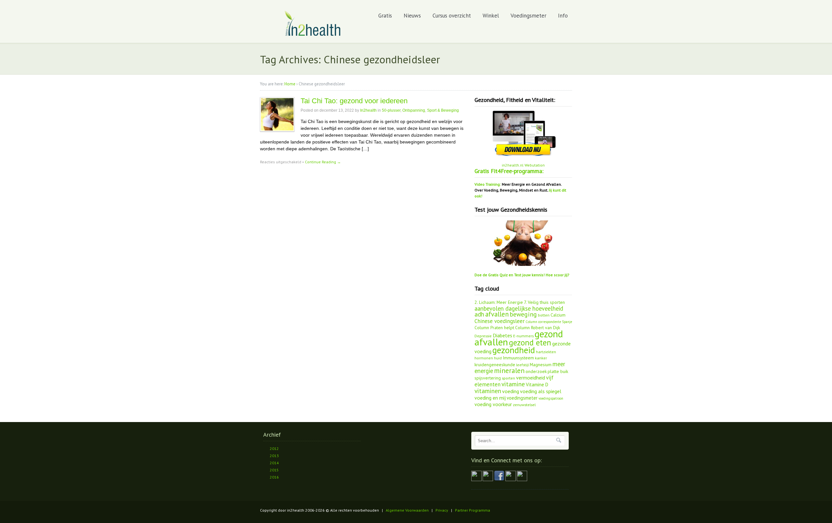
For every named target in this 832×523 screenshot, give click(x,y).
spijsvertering (487, 378)
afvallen (497, 314)
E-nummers (523, 335)
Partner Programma (472, 510)
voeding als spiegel (540, 391)
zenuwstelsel (524, 404)
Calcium (558, 315)
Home (289, 84)
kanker (541, 357)
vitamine (513, 384)
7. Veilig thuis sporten (544, 302)
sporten (508, 377)
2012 (274, 448)
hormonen (483, 357)
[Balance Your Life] (313, 34)
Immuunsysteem (518, 358)
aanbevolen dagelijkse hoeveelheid (518, 308)
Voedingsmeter (528, 15)
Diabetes (502, 335)
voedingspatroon (551, 398)
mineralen (509, 370)
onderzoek (536, 371)
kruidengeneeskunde (494, 364)
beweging (523, 314)
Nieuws (412, 15)
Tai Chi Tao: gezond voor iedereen (354, 101)
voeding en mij (490, 397)
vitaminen (487, 391)
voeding (510, 391)
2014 (274, 462)
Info (563, 15)
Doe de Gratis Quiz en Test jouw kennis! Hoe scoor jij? (521, 274)
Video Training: (487, 184)
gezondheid (513, 349)
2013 (274, 455)
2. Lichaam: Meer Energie (498, 302)
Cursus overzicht (452, 15)
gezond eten (530, 342)
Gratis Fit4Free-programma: (508, 171)
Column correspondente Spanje (549, 321)
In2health (368, 110)
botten (544, 315)
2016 (274, 477)
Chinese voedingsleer (499, 321)
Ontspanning (413, 110)
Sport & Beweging (443, 110)
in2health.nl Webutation (523, 165)
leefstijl (522, 364)
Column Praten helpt (494, 327)
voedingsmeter (522, 398)
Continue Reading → (323, 161)
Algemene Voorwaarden (407, 510)
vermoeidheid (530, 377)
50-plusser (391, 110)
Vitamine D (537, 384)
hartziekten (546, 351)
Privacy (442, 510)
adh (479, 314)
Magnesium (541, 364)
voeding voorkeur (493, 404)
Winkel (491, 15)
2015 (274, 469)
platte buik (558, 371)
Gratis (385, 15)
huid (498, 357)
